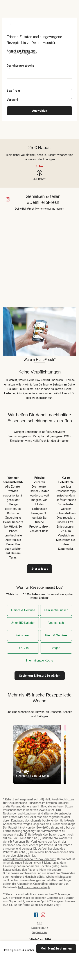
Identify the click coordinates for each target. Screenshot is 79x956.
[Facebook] (36, 916)
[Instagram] (43, 916)
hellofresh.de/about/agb (34, 887)
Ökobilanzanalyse (42, 905)
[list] (39, 503)
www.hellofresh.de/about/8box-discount (29, 859)
